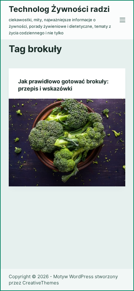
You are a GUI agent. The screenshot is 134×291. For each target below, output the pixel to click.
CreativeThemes (40, 283)
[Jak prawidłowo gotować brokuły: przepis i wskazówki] (67, 142)
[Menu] (122, 20)
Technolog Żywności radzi (59, 9)
